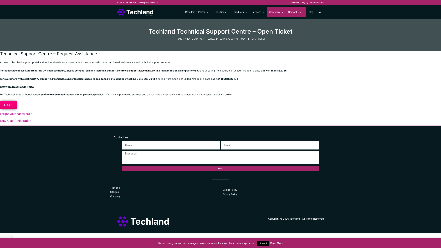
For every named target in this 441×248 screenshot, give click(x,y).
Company (115, 196)
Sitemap (114, 191)
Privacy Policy (230, 194)
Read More (276, 243)
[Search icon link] (319, 12)
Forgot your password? (16, 114)
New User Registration (15, 120)
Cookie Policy (230, 189)
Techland (115, 187)
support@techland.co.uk (143, 70)
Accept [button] (263, 243)
